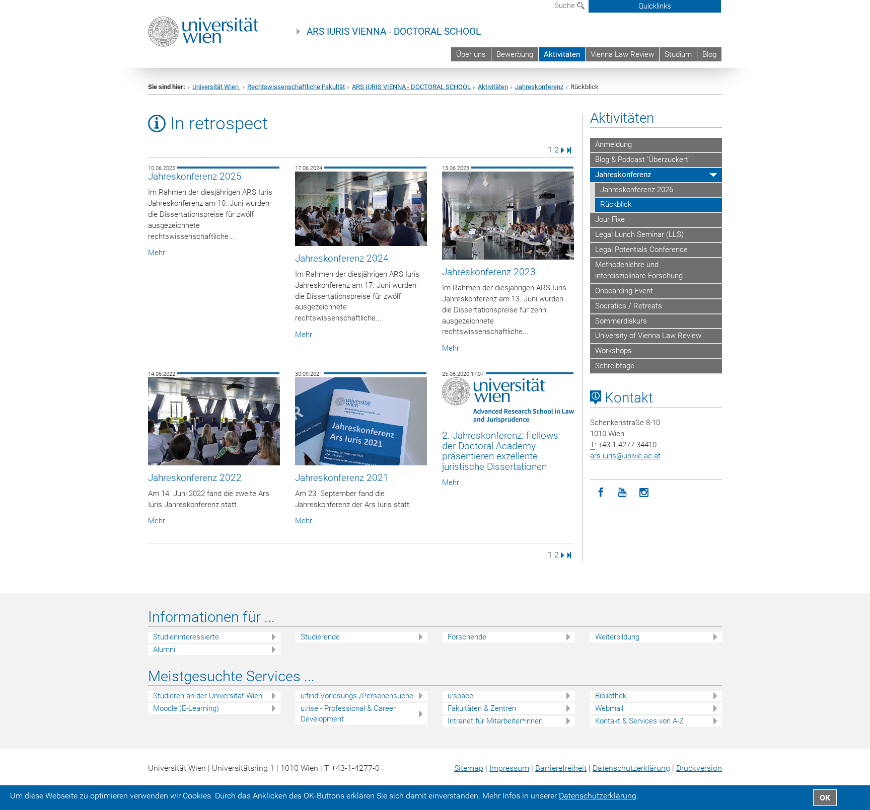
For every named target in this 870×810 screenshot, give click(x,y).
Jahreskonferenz (539, 87)
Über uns (471, 54)
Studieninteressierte (186, 636)
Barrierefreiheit (561, 768)
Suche (565, 5)
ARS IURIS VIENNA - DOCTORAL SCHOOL (394, 31)
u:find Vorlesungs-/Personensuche (357, 695)
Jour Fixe (610, 219)
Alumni (164, 649)
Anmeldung (613, 144)
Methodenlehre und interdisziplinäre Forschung (639, 270)
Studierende (320, 636)
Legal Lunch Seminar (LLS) (639, 234)
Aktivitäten (562, 54)
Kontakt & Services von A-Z (639, 720)
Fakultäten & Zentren (482, 708)
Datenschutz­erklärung (631, 768)
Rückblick (615, 204)
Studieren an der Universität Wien (207, 695)
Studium (678, 54)
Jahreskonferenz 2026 (636, 189)
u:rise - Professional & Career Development (348, 713)
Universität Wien (216, 87)
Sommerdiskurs (621, 321)
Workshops (613, 350)
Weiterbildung (617, 636)
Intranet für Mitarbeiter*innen (495, 720)
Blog (709, 54)
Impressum (509, 768)
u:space (460, 695)
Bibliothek (610, 695)
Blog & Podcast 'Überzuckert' (642, 159)
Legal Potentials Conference (641, 249)
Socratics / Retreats (628, 305)
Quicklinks (654, 6)
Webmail (609, 708)
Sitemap (468, 768)
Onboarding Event (624, 290)
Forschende (467, 636)
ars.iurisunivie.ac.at (625, 455)
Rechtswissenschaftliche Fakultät (296, 87)
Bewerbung (514, 54)
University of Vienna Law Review (648, 335)
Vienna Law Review (622, 54)
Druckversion (699, 768)
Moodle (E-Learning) (186, 708)
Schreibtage (614, 365)
